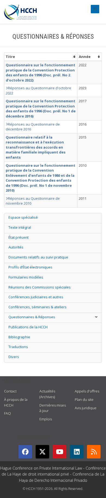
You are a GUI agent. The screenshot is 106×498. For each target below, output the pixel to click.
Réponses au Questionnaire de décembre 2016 (33, 127)
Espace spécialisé (23, 217)
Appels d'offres (87, 391)
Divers (13, 356)
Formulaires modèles (25, 277)
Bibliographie (19, 337)
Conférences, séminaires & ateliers (37, 306)
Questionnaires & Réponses (31, 316)
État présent (18, 237)
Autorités (15, 247)
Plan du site (84, 399)
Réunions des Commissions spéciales (39, 287)
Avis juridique (85, 407)
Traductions (18, 346)
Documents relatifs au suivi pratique (38, 257)
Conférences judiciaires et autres (35, 296)
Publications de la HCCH (28, 327)
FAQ (7, 413)
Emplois (45, 419)
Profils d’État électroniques (30, 267)
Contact (10, 391)
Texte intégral (19, 227)
